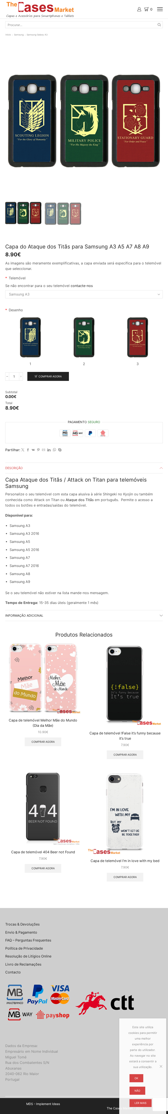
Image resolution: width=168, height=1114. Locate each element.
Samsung (19, 34)
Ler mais (141, 1103)
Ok (136, 1078)
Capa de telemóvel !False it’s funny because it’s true (125, 736)
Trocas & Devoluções (22, 924)
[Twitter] (22, 450)
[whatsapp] (54, 450)
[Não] (161, 1066)
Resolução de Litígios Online (28, 956)
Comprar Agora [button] (43, 741)
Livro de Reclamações (23, 964)
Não (137, 1090)
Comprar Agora (50, 376)
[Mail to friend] (43, 450)
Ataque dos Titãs (80, 500)
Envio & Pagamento (21, 932)
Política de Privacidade (24, 948)
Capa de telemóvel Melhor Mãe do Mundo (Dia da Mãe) (43, 723)
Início (8, 34)
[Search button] (159, 24)
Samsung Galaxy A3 (37, 34)
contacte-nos (82, 285)
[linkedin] (49, 450)
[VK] (33, 450)
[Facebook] (28, 450)
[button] (10, 119)
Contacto (13, 972)
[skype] (59, 450)
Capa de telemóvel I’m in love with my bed (125, 861)
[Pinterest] (38, 450)
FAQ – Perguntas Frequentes (28, 940)
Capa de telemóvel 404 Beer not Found (43, 852)
